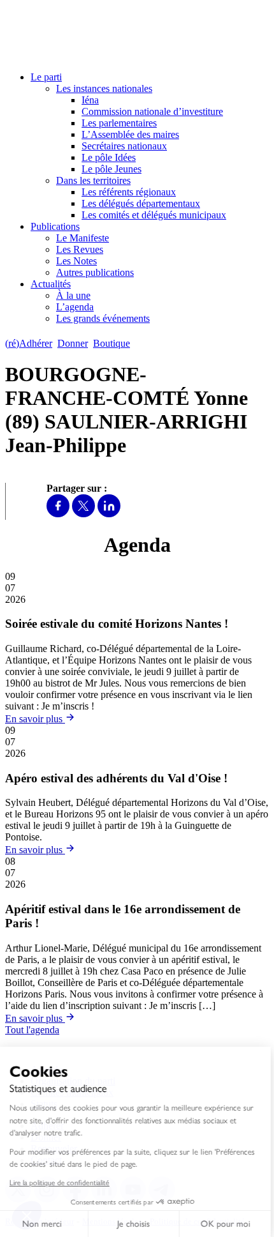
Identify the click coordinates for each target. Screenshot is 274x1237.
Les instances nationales (104, 88)
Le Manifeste (82, 237)
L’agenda (75, 306)
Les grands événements (103, 318)
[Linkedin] (108, 513)
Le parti (46, 77)
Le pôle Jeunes (111, 168)
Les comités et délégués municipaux (154, 214)
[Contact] (141, 343)
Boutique (111, 343)
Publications (55, 226)
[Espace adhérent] (157, 343)
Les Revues (79, 249)
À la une (73, 295)
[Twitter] (83, 513)
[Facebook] (58, 513)
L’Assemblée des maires (130, 134)
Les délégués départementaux (141, 203)
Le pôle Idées (109, 157)
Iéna (90, 100)
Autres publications (95, 272)
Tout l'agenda (32, 1029)
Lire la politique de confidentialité (63, 1182)
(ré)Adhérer (28, 343)
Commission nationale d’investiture (152, 111)
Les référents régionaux (129, 191)
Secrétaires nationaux (124, 145)
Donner (72, 343)
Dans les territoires (93, 180)
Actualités (51, 283)
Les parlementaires (119, 123)
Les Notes (76, 260)
